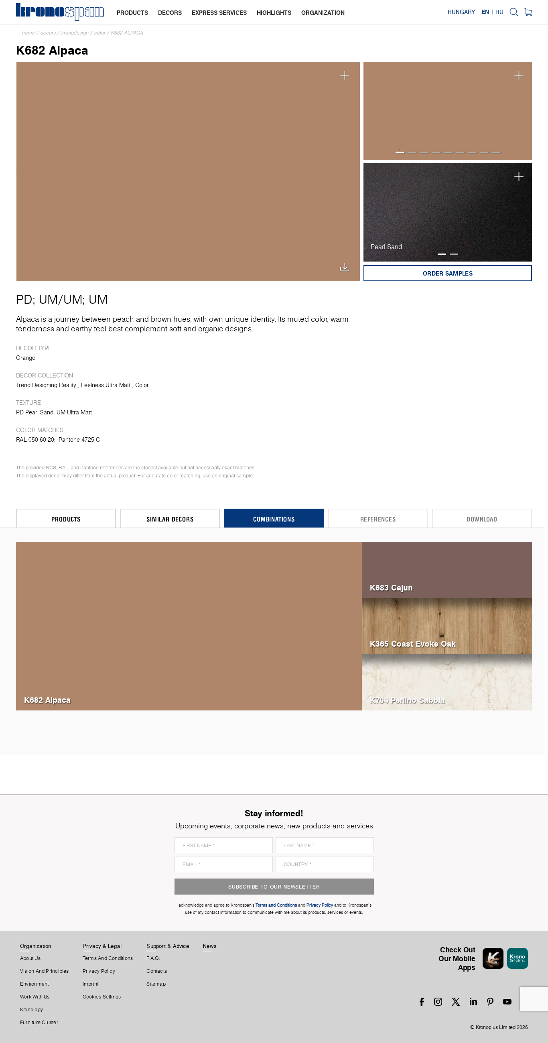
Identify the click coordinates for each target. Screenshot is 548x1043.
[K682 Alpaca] (188, 170)
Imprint (91, 984)
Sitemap (156, 984)
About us (30, 958)
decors (170, 12)
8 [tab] (484, 152)
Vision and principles (44, 971)
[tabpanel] (447, 111)
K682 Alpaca (127, 32)
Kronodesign (75, 32)
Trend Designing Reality (46, 385)
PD (24, 299)
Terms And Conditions (108, 958)
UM (48, 299)
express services (219, 12)
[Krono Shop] (528, 12)
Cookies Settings (102, 997)
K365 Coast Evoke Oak (413, 643)
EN (485, 12)
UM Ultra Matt (74, 412)
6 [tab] (460, 152)
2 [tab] (412, 152)
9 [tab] (496, 152)
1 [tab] (400, 152)
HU (499, 12)
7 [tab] (472, 152)
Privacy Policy (99, 971)
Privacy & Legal (102, 946)
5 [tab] (448, 152)
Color (100, 32)
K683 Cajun (391, 587)
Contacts (156, 971)
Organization (35, 946)
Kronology (31, 1009)
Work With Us (35, 997)
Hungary (461, 12)
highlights (274, 12)
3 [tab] (424, 152)
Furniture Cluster (39, 1022)
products (132, 12)
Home (28, 32)
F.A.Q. (153, 958)
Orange (25, 358)
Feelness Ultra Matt (105, 385)
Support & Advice (167, 946)
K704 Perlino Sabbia (407, 700)
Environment (34, 984)
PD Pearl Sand (34, 412)
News (210, 946)
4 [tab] (436, 152)
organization (323, 12)
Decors (48, 32)
